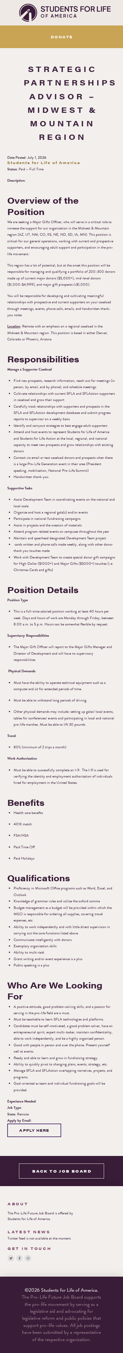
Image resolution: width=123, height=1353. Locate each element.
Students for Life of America (29, 1219)
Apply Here (34, 1130)
